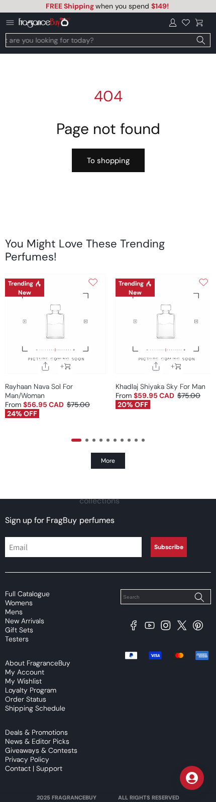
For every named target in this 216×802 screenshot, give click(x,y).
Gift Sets (19, 629)
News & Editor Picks (37, 741)
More (108, 461)
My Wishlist (23, 681)
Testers (17, 638)
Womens (19, 602)
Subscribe (168, 547)
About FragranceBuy (37, 662)
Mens (14, 611)
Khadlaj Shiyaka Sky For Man (160, 386)
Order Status (25, 699)
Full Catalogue (27, 593)
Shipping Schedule (35, 708)
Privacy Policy (27, 759)
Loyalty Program (30, 690)
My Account (24, 672)
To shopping (108, 161)
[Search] (201, 40)
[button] (199, 23)
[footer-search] (198, 597)
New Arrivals (24, 620)
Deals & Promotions (36, 732)
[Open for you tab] (192, 778)
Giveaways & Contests (41, 750)
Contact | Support (33, 768)
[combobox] (108, 40)
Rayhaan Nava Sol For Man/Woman (39, 391)
